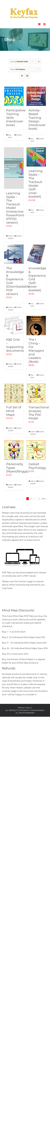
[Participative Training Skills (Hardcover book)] (14, 96)
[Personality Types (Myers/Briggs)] (14, 450)
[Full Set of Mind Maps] (14, 393)
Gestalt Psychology (37, 466)
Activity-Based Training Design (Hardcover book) (37, 119)
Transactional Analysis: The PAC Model (39, 412)
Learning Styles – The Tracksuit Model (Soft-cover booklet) (36, 183)
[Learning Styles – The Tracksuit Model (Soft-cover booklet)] (36, 157)
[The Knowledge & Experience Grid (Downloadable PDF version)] (14, 254)
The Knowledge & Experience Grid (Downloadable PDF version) (18, 281)
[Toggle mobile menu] (44, 24)
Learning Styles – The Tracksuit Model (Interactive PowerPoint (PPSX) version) (15, 207)
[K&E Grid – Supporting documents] (14, 325)
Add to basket (10, 237)
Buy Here (10, 136)
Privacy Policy (25, 708)
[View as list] (27, 75)
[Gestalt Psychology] (36, 450)
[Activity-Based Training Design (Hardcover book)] (36, 96)
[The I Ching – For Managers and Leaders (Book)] (36, 325)
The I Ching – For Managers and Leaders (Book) (36, 350)
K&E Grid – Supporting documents (15, 345)
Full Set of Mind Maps (13, 410)
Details (19, 135)
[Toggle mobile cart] (39, 24)
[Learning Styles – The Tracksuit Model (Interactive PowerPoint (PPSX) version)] (14, 168)
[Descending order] (38, 61)
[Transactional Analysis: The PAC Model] (36, 393)
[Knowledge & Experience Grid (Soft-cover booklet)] (36, 254)
